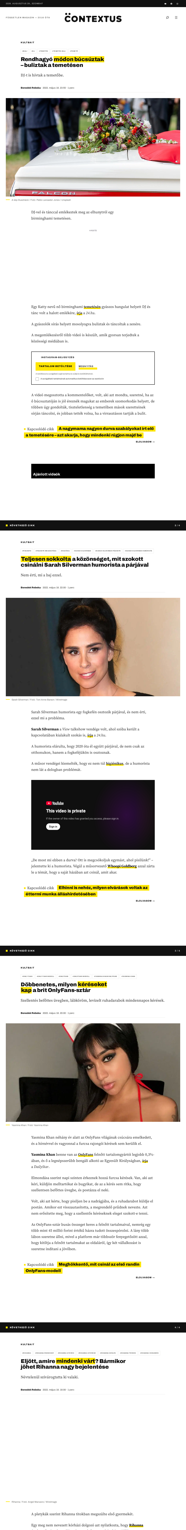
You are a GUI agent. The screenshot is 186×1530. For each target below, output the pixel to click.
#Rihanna (26, 1353)
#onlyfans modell (81, 976)
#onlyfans (63, 976)
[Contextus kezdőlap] (93, 17)
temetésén (92, 306)
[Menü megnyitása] (176, 17)
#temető (74, 51)
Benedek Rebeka (31, 88)
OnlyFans (85, 1154)
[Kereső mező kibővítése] (167, 17)
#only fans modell (45, 976)
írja (79, 312)
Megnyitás (86, 366)
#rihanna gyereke (87, 1353)
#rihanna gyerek (66, 1353)
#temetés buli (59, 51)
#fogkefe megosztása (46, 551)
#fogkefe (26, 551)
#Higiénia (65, 551)
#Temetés (43, 51)
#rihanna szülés (108, 1353)
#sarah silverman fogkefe (108, 551)
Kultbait (27, 42)
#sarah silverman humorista (138, 551)
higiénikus (114, 763)
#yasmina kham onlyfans (105, 976)
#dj (33, 51)
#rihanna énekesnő (44, 1353)
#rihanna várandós (149, 1353)
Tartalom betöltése (55, 366)
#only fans (27, 976)
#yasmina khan (128, 976)
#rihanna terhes (128, 1353)
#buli (24, 51)
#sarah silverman (82, 551)
